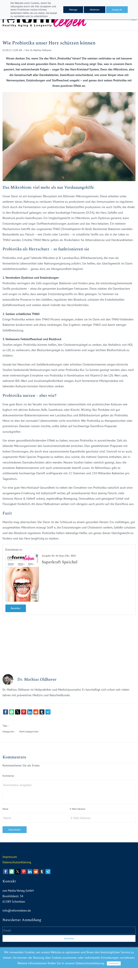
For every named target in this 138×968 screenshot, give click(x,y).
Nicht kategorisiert (29, 731)
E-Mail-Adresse (77, 808)
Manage (73, 9)
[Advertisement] (69, 645)
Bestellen (16, 608)
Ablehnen (94, 9)
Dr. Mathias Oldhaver (40, 50)
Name (5, 808)
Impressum (10, 857)
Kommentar (8, 775)
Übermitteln (14, 829)
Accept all (117, 9)
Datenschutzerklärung (17, 862)
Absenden (69, 938)
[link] (69, 95)
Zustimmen (114, 963)
